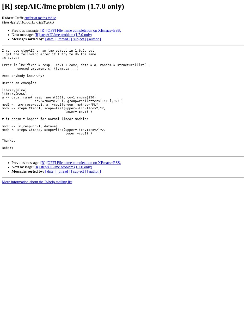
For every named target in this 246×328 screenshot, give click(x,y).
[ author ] (94, 39)
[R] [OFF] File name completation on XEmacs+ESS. (80, 30)
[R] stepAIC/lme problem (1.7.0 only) (63, 35)
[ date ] (50, 39)
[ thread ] (63, 39)
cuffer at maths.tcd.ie (40, 18)
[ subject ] (78, 39)
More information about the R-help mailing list (37, 182)
